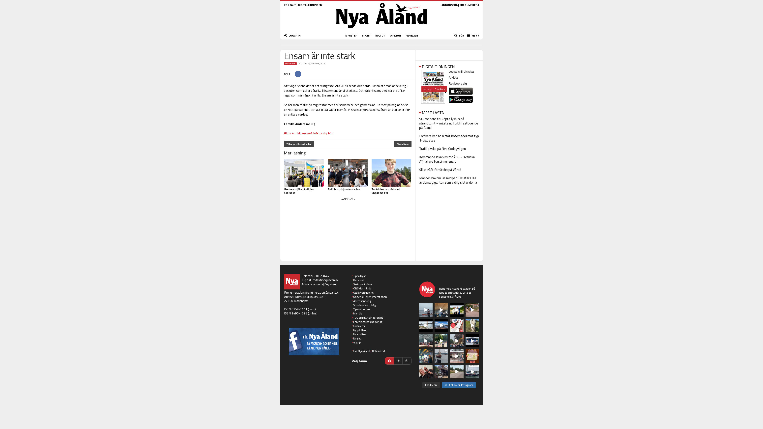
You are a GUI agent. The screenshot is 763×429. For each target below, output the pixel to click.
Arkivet (453, 77)
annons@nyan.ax (324, 284)
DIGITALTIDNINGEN (310, 5)
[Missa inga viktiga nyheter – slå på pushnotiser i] (457, 325)
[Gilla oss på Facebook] (314, 341)
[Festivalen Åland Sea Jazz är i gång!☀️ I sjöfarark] (441, 310)
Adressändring (362, 301)
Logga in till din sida (461, 71)
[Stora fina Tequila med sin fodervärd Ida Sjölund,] (472, 325)
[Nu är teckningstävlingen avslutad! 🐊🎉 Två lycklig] (472, 356)
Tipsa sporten (361, 309)
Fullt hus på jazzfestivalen (344, 189)
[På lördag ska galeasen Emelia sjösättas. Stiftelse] (441, 371)
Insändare (290, 63)
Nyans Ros (359, 334)
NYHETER (351, 35)
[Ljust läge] (398, 360)
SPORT (366, 35)
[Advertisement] (348, 229)
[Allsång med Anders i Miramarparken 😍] (472, 341)
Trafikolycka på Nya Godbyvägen (442, 148)
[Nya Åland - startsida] (382, 29)
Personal (358, 280)
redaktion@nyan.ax (325, 280)
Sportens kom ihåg (364, 305)
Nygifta (357, 338)
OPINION (395, 35)
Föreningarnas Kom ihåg (367, 322)
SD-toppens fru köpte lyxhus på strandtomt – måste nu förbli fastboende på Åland (448, 123)
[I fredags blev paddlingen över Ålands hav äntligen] (426, 310)
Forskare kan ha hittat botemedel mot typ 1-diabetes (449, 138)
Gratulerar (359, 326)
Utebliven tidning (363, 292)
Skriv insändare (362, 284)
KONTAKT (290, 5)
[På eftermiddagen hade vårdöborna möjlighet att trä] (457, 310)
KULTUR (380, 35)
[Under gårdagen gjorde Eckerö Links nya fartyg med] (441, 325)
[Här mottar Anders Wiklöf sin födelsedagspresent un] (426, 356)
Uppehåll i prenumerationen (370, 297)
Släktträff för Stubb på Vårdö (440, 169)
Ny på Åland (360, 330)
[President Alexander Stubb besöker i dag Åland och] (472, 310)
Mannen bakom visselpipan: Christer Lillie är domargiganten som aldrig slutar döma (448, 180)
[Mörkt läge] (407, 360)
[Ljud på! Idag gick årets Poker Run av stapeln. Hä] (472, 371)
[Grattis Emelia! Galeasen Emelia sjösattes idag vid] (441, 356)
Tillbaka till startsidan (299, 144)
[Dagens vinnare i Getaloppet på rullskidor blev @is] (457, 371)
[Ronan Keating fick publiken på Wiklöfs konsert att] (457, 341)
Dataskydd (378, 351)
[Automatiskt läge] (389, 360)
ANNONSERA (450, 5)
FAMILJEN (412, 35)
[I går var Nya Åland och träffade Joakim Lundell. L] (426, 371)
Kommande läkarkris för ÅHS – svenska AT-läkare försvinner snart (447, 159)
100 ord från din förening (368, 317)
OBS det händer (363, 288)
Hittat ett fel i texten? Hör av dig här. (308, 133)
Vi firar (357, 342)
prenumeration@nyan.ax (321, 292)
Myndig (357, 313)
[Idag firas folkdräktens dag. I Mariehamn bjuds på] (426, 341)
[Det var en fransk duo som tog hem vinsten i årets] (426, 325)
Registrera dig (458, 83)
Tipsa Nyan (402, 144)
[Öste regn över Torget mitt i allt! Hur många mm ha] (457, 356)
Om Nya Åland (361, 351)
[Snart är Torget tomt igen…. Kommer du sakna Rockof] (441, 341)
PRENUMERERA (469, 5)
